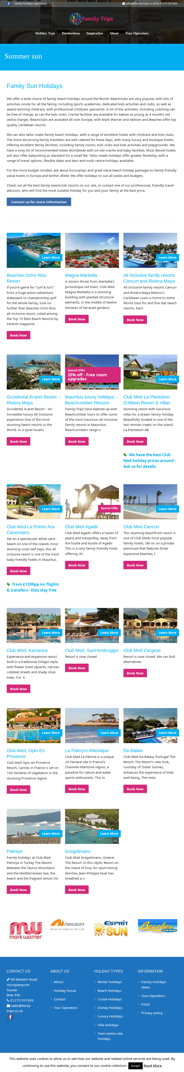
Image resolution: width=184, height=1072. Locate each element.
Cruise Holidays (110, 999)
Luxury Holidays (110, 1016)
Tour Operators (137, 33)
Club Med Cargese (142, 650)
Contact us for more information (39, 202)
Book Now (18, 335)
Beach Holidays (109, 990)
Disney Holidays (110, 1007)
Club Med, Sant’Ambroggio (91, 650)
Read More (153, 1065)
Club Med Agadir (81, 526)
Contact (60, 999)
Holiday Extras (65, 990)
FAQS (145, 1004)
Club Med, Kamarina (27, 650)
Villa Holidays (108, 1025)
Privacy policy (152, 1012)
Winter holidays (110, 982)
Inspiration (95, 33)
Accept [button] (135, 1066)
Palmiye (14, 851)
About (114, 33)
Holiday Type (45, 33)
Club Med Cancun (141, 526)
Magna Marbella (81, 275)
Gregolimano (78, 851)
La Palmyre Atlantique (87, 750)
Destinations (71, 33)
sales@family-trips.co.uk (141, 3)
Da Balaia (132, 750)
